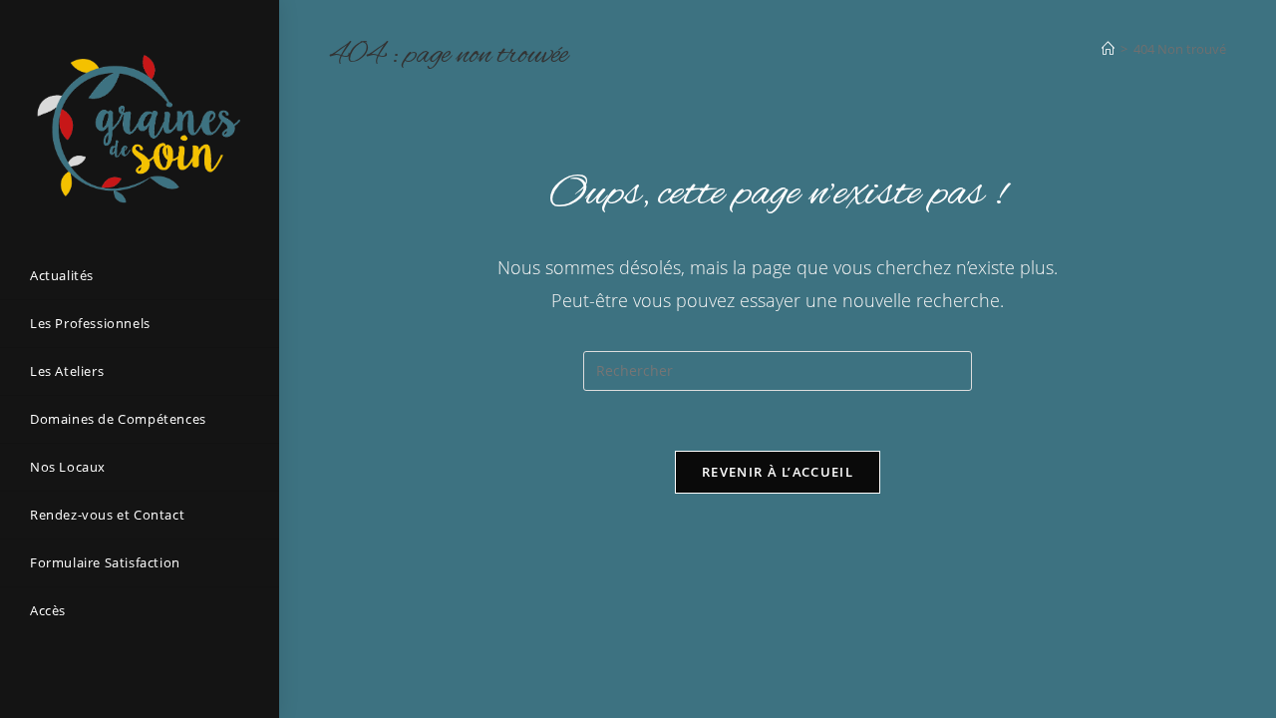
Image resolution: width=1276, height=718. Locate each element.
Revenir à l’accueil (777, 472)
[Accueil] (1108, 49)
